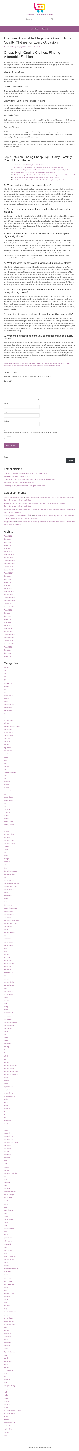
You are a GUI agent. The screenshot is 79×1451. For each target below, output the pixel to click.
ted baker (7, 1346)
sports (6, 1315)
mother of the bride (10, 1173)
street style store (9, 1324)
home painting (9, 1025)
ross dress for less (10, 1256)
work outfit (7, 1426)
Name (6, 403)
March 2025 (8, 588)
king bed (7, 1090)
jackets (6, 1080)
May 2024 (7, 619)
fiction (6, 951)
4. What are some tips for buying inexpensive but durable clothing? (35, 172)
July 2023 (7, 650)
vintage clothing (9, 1386)
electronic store (9, 914)
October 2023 (8, 641)
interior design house (11, 1071)
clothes (6, 815)
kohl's (6, 1102)
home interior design (11, 1022)
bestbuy (6, 744)
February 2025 (9, 591)
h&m (5, 1003)
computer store (9, 840)
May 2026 (7, 545)
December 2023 (9, 634)
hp (5, 1034)
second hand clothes (11, 1268)
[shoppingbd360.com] (39, 11)
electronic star (8, 911)
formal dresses (9, 963)
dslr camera (8, 905)
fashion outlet (8, 945)
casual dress (8, 797)
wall (5, 1392)
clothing (6, 818)
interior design (9, 1068)
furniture (7, 979)
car (5, 794)
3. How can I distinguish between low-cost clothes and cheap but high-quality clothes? (41, 170)
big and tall (7, 748)
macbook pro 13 (9, 1139)
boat (5, 760)
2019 (5, 670)
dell (5, 877)
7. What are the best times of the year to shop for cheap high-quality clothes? (38, 180)
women (6, 1420)
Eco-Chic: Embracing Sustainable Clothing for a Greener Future (25, 473)
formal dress (8, 960)
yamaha (6, 1432)
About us (34, 29)
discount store (8, 889)
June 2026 (7, 542)
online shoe (8, 1198)
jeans (6, 1084)
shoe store (7, 1278)
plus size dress (9, 1228)
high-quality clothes (64, 363)
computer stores (9, 843)
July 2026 (7, 539)
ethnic (6, 929)
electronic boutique (10, 908)
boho (5, 763)
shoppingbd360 (9, 509)
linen (5, 1117)
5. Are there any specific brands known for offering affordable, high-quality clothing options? (43, 175)
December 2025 (9, 560)
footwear (7, 957)
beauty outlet (8, 735)
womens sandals (10, 1423)
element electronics (10, 923)
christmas (7, 809)
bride (5, 775)
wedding (7, 1404)
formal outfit (8, 966)
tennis (6, 1349)
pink (5, 1225)
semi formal (8, 1272)
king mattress (8, 1093)
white (6, 1407)
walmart (6, 1398)
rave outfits (7, 1244)
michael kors (8, 1164)
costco (6, 855)
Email (6, 412)
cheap (38, 363)
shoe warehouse (9, 1284)
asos (5, 714)
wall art (6, 1395)
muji (5, 1176)
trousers (6, 1367)
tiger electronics (9, 1352)
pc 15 (6, 1216)
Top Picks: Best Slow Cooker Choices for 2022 (20, 482)
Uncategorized (14, 363)
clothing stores (9, 825)
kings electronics (9, 1096)
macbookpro (8, 1145)
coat (5, 828)
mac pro (6, 1130)
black (6, 757)
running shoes (9, 1259)
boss (5, 769)
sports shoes (8, 1318)
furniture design (9, 982)
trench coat (7, 1361)
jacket (6, 1077)
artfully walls (8, 711)
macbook (7, 1133)
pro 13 (6, 1235)
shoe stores (8, 1281)
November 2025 (9, 564)
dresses (6, 899)
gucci (6, 997)
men (5, 1161)
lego (5, 1111)
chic (5, 806)
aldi (5, 689)
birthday (6, 754)
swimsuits (7, 1333)
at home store (8, 720)
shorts (6, 1299)
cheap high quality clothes (49, 363)
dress (6, 892)
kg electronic (8, 1087)
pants (6, 1204)
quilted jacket (8, 1238)
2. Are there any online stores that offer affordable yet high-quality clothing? (37, 167)
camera (6, 785)
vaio (5, 1376)
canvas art (7, 791)
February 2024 (9, 628)
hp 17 (6, 1040)
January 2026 (8, 557)
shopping (7, 1296)
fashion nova (8, 942)
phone (6, 1222)
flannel (6, 954)
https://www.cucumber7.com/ (13, 497)
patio (5, 1213)
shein (6, 1275)
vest (5, 1383)
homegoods (8, 1028)
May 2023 (7, 656)
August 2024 (8, 610)
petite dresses (8, 1219)
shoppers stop (9, 1293)
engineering (8, 926)
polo (5, 1232)
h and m (6, 1000)
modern (6, 1167)
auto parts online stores (12, 726)
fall (5, 936)
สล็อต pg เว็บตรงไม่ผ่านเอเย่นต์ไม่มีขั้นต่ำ (18, 515)
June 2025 (7, 579)
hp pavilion (7, 1043)
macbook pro (8, 1136)
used (5, 1373)
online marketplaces (28, 366)
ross (5, 1253)
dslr (5, 902)
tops (5, 1355)
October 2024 (8, 604)
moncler (6, 1170)
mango (6, 1151)
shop (5, 1290)
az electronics (8, 732)
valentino (7, 1379)
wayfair (6, 1401)
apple (6, 701)
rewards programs (49, 366)
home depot (8, 1019)
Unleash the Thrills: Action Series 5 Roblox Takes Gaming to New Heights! (29, 479)
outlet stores (39, 366)
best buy (7, 741)
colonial (6, 831)
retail (5, 1247)
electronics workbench (11, 920)
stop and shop (9, 1321)
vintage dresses (9, 1389)
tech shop (7, 1342)
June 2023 (7, 653)
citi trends (7, 812)
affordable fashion (30, 363)
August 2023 (8, 647)
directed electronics (10, 886)
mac (5, 1127)
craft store (7, 862)
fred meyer (7, 969)
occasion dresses (10, 1191)
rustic (6, 1262)
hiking (6, 1006)
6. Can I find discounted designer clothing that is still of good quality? (35, 177)
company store (9, 834)
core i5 (6, 846)
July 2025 (7, 576)
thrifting (58, 366)
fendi (5, 948)
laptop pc (7, 1108)
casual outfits (8, 800)
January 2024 (8, 631)
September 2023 (9, 644)
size (5, 1302)
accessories (8, 683)
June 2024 (7, 616)
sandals (6, 1265)
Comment (8, 381)
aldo (5, 692)
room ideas (8, 1250)
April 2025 (7, 585)
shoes (6, 1287)
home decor (8, 1016)
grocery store (8, 991)
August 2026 (8, 536)
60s (5, 674)
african (6, 686)
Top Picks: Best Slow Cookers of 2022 (17, 476)
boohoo (6, 766)
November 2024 (9, 601)
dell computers (9, 880)
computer (7, 837)
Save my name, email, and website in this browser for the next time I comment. (30, 432)
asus (5, 717)
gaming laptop (9, 985)
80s (5, 680)
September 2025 (9, 570)
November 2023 (9, 638)
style (5, 1327)
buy (5, 778)
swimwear (7, 1336)
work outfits (8, 1429)
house (6, 1031)
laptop (6, 1105)
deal (5, 868)
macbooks (7, 1148)
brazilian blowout (10, 772)
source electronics (10, 1312)
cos (5, 852)
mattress (7, 1158)
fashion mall (8, 939)
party (5, 1207)
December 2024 (9, 597)
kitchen (6, 1099)
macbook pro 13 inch (11, 1142)
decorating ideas (9, 874)
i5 (4, 1050)
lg (4, 1114)
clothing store (8, 822)
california (7, 781)
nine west (7, 1188)
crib (5, 865)
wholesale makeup (10, 1413)
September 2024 (9, 607)
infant (6, 1056)
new (5, 1179)
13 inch (6, 667)
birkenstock (8, 751)
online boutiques (9, 1195)
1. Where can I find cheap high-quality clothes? (28, 165)
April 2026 (7, 548)
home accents (8, 1013)
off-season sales (17, 366)
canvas (6, 788)
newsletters (7, 366)
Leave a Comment (34, 47)
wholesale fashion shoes (12, 1410)
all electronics (8, 695)
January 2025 (8, 594)
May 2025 (7, 582)
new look (7, 1182)
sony (5, 1309)
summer (6, 1330)
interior (6, 1062)
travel (6, 1358)
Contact (45, 29)
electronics (7, 917)
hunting (6, 1047)
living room (7, 1121)
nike (5, 1185)
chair (5, 803)
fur (5, 976)
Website (7, 421)
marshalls (7, 1154)
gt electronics (8, 994)
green (6, 988)
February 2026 (9, 554)
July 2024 (7, 613)
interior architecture (10, 1065)
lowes (6, 1124)
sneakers (7, 1305)
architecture (8, 707)
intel (5, 1059)
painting (6, 1201)
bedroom (7, 738)
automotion (8, 729)
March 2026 (8, 551)
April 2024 (7, 622)
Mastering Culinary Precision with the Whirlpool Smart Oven (24, 486)
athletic (6, 723)
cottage (6, 859)
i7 (4, 1053)
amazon (6, 698)
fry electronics (8, 973)
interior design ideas (11, 1074)
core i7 (6, 849)
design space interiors (11, 883)
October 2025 (8, 567)
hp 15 (6, 1037)
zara (5, 1435)
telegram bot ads (9, 503)
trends (6, 1364)
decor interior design (11, 871)
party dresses (8, 1210)
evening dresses (9, 932)
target (6, 1339)
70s (5, 677)
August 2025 (8, 573)
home (6, 1010)
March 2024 (8, 625)
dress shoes (8, 896)
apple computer (9, 704)
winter (6, 1416)
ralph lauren (8, 1241)
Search (6, 457)
